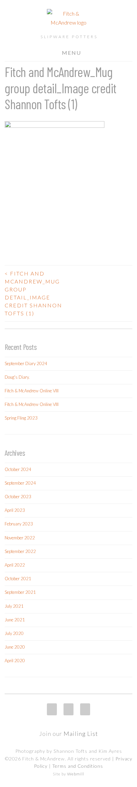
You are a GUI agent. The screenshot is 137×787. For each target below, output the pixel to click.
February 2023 (19, 523)
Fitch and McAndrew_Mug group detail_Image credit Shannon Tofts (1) (33, 293)
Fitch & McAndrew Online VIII (32, 390)
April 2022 (15, 565)
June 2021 (15, 619)
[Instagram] (52, 709)
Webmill (75, 773)
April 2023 (15, 510)
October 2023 (18, 496)
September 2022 (20, 551)
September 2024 (20, 483)
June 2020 (15, 647)
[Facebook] (68, 709)
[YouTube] (85, 709)
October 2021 (18, 578)
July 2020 (14, 633)
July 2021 (14, 606)
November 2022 (20, 537)
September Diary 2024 (26, 363)
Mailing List (81, 733)
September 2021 (20, 592)
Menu (71, 52)
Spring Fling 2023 (21, 418)
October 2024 (18, 469)
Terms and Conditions (77, 766)
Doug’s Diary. (17, 377)
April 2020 (15, 660)
